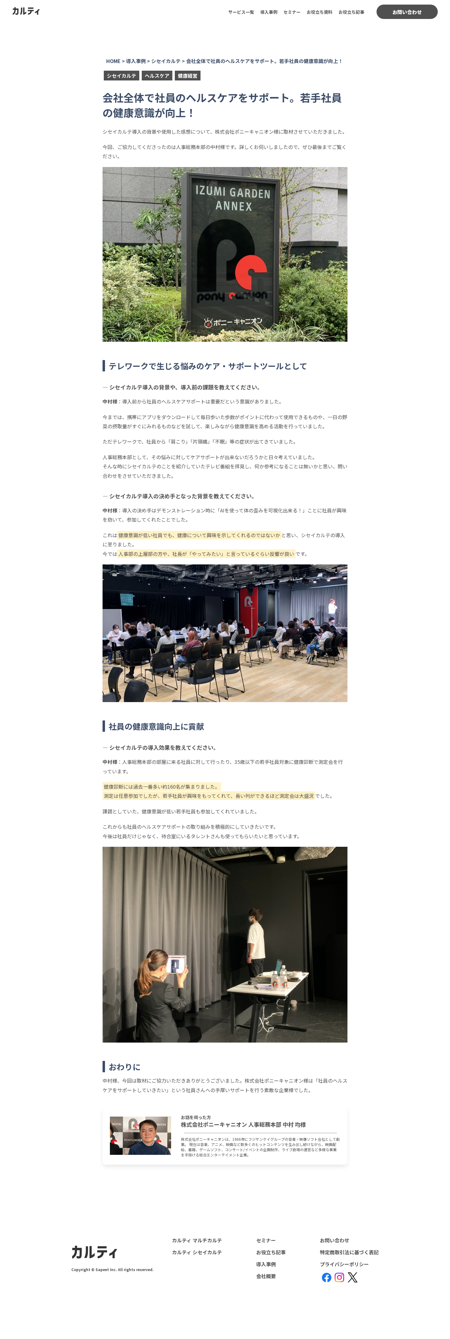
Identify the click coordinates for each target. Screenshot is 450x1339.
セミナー (292, 12)
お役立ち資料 (319, 12)
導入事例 (268, 12)
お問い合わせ (407, 12)
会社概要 (266, 1276)
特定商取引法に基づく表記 (349, 1252)
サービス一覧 (241, 12)
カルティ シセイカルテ (197, 1252)
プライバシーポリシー (344, 1264)
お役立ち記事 (351, 12)
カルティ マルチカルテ (197, 1240)
